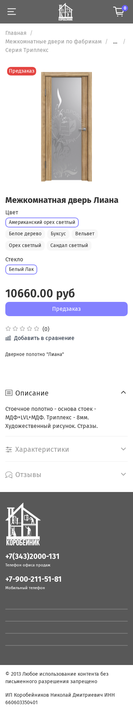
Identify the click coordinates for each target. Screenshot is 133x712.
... (115, 41)
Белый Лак (21, 269)
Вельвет (84, 234)
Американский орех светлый (42, 222)
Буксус (58, 234)
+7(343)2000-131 (32, 556)
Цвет (11, 212)
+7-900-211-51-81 (33, 579)
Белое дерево (25, 234)
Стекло (14, 259)
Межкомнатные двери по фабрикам (53, 41)
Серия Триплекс (27, 50)
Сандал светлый (69, 245)
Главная (16, 33)
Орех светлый (25, 245)
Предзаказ (66, 308)
